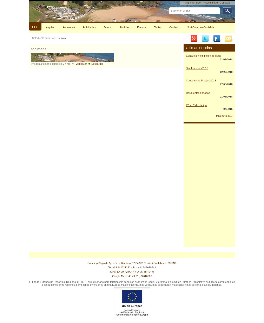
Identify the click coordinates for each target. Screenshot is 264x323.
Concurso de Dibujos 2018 (201, 80)
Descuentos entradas (198, 93)
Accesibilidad (210, 2)
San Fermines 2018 (197, 68)
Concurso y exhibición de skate (203, 55)
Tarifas (157, 27)
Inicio (35, 27)
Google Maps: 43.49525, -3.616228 (132, 276)
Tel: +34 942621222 (119, 267)
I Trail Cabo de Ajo (196, 105)
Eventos (141, 27)
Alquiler (50, 27)
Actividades (89, 27)
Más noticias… (224, 115)
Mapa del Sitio (193, 2)
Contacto (225, 2)
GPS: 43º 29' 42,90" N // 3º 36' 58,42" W (132, 271)
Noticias (124, 27)
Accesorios (68, 27)
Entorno (108, 27)
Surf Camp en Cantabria (200, 27)
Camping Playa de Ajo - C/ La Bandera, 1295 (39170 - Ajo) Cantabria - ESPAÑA (132, 263)
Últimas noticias (199, 48)
